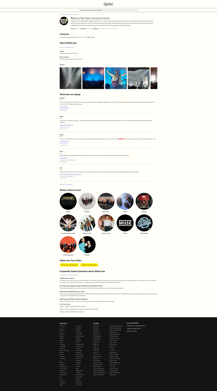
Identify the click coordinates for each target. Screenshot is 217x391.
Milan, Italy (112, 346)
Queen (61, 385)
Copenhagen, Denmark (115, 334)
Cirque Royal (64, 107)
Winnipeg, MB (96, 338)
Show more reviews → (67, 184)
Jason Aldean (79, 382)
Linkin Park (62, 348)
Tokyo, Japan (112, 366)
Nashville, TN (96, 334)
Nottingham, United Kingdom (68, 160)
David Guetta (79, 350)
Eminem (62, 328)
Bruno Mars (62, 330)
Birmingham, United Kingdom (116, 326)
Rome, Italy (112, 350)
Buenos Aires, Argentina (115, 372)
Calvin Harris (79, 376)
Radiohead (78, 360)
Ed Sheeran (62, 340)
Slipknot (78, 378)
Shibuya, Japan (113, 364)
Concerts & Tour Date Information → (70, 275)
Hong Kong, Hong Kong (115, 362)
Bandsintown (81, 37)
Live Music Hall (64, 141)
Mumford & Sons (80, 356)
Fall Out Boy (78, 352)
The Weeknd (62, 358)
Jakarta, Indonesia (114, 368)
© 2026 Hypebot (133, 323)
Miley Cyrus (78, 326)
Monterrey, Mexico (65, 127)
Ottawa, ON (96, 350)
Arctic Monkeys (79, 346)
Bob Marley (78, 380)
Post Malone (78, 328)
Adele (61, 342)
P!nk (61, 376)
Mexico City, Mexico (97, 362)
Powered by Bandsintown (136, 326)
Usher (61, 378)
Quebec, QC (96, 344)
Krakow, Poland (113, 352)
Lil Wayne (78, 330)
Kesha (77, 368)
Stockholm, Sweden (114, 356)
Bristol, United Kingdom (98, 374)
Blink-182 (78, 366)
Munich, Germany (114, 340)
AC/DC (77, 342)
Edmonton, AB (96, 360)
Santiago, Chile (113, 374)
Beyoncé (61, 354)
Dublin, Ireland (113, 344)
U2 (60, 360)
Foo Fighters (79, 340)
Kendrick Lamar (63, 374)
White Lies (75, 14)
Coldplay (62, 336)
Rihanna (62, 352)
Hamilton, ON (96, 340)
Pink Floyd (78, 348)
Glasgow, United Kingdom (115, 328)
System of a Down (80, 344)
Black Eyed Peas (79, 370)
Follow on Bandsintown (67, 47)
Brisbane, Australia (114, 370)
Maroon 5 (62, 338)
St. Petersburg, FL (97, 336)
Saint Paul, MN (96, 332)
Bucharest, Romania (114, 354)
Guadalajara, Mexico (98, 364)
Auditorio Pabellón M (66, 125)
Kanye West (62, 382)
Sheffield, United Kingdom (89, 265)
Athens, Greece (113, 342)
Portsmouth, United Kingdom (69, 265)
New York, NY (96, 326)
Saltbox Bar (63, 158)
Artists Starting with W (66, 14)
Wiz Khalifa (78, 385)
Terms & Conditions (134, 328)
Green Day (62, 364)
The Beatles (62, 356)
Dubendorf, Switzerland (115, 358)
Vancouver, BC (96, 354)
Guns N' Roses (79, 354)
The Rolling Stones (80, 374)
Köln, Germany (64, 143)
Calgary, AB (96, 342)
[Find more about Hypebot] (108, 4)
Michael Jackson (63, 372)
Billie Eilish (62, 370)
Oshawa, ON (96, 348)
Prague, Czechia (113, 332)
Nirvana (78, 338)
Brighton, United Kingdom (115, 330)
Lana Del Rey (79, 334)
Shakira (78, 364)
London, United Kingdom (66, 176)
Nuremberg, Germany (115, 338)
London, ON (96, 346)
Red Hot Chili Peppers (64, 350)
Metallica (62, 362)
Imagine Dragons (64, 366)
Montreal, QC (96, 358)
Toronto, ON (96, 352)
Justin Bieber (62, 346)
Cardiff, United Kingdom (98, 368)
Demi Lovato (79, 358)
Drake (61, 332)
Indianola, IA (96, 328)
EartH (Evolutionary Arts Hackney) (70, 174)
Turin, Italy (112, 348)
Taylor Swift (62, 326)
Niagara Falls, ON (97, 356)
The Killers (78, 362)
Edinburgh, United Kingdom (99, 372)
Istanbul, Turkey (113, 360)
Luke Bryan (78, 372)
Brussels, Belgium (64, 108)
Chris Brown (79, 332)
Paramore (62, 380)
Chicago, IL (95, 330)
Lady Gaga (62, 344)
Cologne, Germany (114, 336)
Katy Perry (62, 334)
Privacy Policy (132, 331)
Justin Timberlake (80, 336)
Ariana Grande (63, 368)
